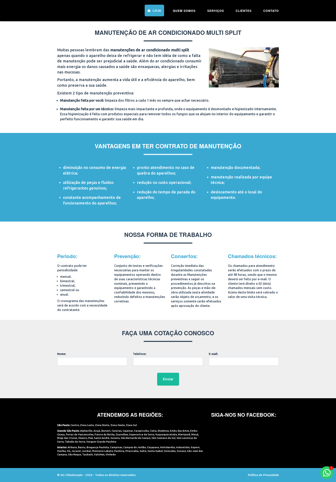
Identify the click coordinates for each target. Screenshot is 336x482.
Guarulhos (122, 434)
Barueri (105, 430)
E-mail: (213, 353)
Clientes (244, 11)
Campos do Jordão (134, 447)
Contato (271, 11)
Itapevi (195, 447)
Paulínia (119, 451)
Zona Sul (131, 425)
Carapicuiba (141, 430)
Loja (156, 10)
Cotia (153, 430)
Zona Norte (102, 425)
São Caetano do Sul (163, 438)
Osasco (82, 438)
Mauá (194, 434)
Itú (68, 451)
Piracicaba (131, 451)
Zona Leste (87, 425)
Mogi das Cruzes (67, 438)
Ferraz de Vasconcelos (79, 434)
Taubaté (87, 454)
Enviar (168, 379)
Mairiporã (184, 434)
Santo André (101, 438)
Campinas (116, 447)
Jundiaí (86, 451)
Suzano (115, 438)
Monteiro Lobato (102, 451)
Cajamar (128, 430)
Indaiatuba (183, 447)
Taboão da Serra (75, 441)
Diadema (163, 430)
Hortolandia (167, 447)
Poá (90, 438)
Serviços (215, 11)
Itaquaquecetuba (166, 434)
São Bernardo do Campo (135, 438)
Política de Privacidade (263, 475)
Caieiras (117, 430)
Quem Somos (184, 11)
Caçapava (153, 447)
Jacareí (76, 451)
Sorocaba (170, 451)
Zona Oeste (117, 425)
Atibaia (72, 447)
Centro (75, 425)
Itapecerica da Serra (141, 434)
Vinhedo (111, 454)
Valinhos (99, 454)
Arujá (97, 430)
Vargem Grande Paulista (101, 441)
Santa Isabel (155, 451)
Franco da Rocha (104, 434)
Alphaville (86, 430)
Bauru (81, 447)
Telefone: (139, 353)
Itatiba (61, 451)
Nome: (61, 353)
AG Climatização (81, 10)
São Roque (74, 454)
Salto (143, 451)
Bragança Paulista (98, 447)
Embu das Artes (179, 430)
